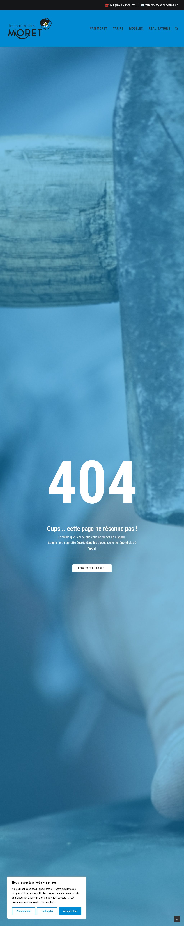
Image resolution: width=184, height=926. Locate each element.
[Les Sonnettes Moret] (30, 28)
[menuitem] (98, 28)
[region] (46, 898)
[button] (176, 28)
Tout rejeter (47, 911)
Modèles (136, 28)
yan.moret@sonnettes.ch (161, 5)
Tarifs (118, 28)
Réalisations (159, 28)
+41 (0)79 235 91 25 (122, 5)
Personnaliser (23, 911)
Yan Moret (98, 28)
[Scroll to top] (177, 918)
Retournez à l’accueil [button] (92, 568)
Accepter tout (70, 911)
